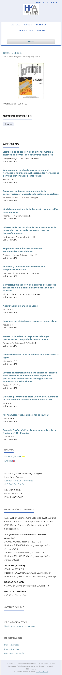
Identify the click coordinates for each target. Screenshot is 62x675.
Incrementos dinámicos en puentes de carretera (30, 321)
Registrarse (42, 2)
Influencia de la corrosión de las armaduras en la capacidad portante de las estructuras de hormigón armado (29, 230)
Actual (15, 25)
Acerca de (25, 30)
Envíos (41, 30)
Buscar (31, 42)
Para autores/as (11, 649)
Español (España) (12, 456)
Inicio (6, 53)
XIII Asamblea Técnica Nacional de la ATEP (26, 415)
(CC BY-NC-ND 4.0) (14, 484)
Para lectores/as (11, 645)
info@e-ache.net (42, 672)
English (8, 460)
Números (41, 25)
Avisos (28, 25)
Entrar (54, 2)
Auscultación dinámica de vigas (20, 306)
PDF (9, 124)
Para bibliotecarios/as (14, 653)
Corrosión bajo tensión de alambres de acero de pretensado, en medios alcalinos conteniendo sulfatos (29, 288)
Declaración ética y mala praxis (19, 626)
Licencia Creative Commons (18, 480)
